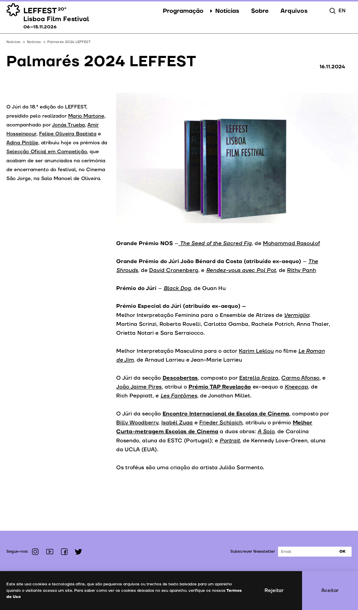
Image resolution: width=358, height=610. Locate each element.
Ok (342, 551)
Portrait (230, 440)
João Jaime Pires (139, 386)
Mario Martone (86, 116)
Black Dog (177, 288)
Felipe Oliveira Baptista (67, 134)
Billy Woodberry (137, 422)
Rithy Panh (301, 270)
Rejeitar (274, 590)
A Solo (266, 431)
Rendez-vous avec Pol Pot (241, 270)
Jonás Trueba (68, 125)
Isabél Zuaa (177, 422)
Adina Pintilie (22, 143)
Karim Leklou (256, 351)
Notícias (34, 42)
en (342, 10)
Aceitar (330, 590)
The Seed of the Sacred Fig (216, 243)
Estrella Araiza (258, 377)
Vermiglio (296, 315)
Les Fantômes (179, 395)
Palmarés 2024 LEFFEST (69, 42)
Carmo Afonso (300, 377)
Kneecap (296, 386)
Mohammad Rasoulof (291, 243)
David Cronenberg (173, 270)
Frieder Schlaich (221, 422)
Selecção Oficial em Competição (46, 151)
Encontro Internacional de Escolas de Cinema (226, 413)
